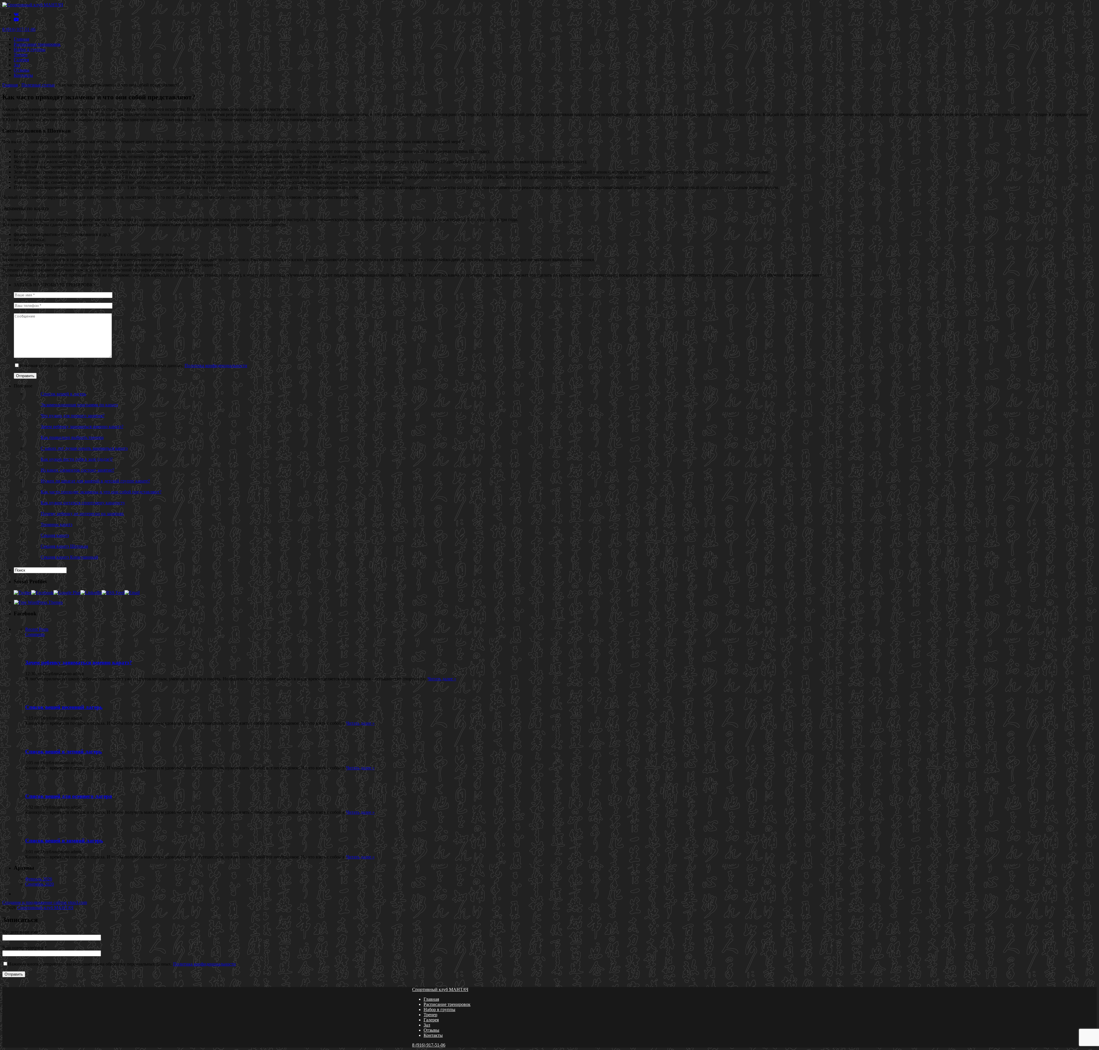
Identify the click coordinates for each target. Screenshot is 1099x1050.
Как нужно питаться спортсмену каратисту (83, 502)
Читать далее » (442, 678)
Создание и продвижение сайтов (44, 902)
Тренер (20, 54)
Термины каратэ (56, 524)
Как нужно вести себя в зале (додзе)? (77, 459)
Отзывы (21, 70)
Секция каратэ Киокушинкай (69, 557)
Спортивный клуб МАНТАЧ (45, 907)
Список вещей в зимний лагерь (64, 841)
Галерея (21, 59)
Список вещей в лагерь (63, 393)
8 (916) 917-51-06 (18, 29)
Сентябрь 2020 (39, 884)
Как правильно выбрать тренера (72, 437)
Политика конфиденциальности (216, 365)
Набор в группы (30, 49)
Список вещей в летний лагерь (63, 751)
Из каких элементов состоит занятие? (77, 470)
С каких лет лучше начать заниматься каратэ (84, 448)
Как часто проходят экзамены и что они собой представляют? (101, 491)
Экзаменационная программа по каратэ (79, 404)
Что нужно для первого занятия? (72, 415)
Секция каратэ (55, 535)
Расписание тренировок (37, 44)
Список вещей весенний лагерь (63, 707)
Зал (17, 64)
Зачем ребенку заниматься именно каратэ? (82, 426)
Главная (21, 39)
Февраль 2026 (38, 878)
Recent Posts (36, 629)
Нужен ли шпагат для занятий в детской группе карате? (95, 480)
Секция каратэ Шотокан (64, 546)
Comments (35, 634)
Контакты (23, 75)
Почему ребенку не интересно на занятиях (82, 513)
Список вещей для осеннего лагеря (68, 796)
